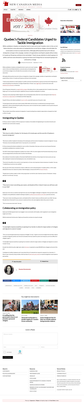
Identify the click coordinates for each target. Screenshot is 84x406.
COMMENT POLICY (61, 373)
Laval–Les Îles (24, 100)
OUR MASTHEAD (7, 376)
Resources (21, 9)
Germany (27, 247)
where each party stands (34, 254)
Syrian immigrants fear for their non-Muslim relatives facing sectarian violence (48, 319)
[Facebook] (68, 9)
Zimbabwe (38, 287)
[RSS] (78, 9)
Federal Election (18, 285)
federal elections (28, 285)
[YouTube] (76, 9)
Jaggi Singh (38, 83)
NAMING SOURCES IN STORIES (37, 384)
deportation (9, 285)
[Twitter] (70, 9)
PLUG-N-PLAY (33, 391)
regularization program (22, 89)
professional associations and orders (38, 194)
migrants (41, 285)
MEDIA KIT (32, 376)
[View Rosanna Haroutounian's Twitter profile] (16, 270)
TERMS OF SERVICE (61, 376)
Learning (28, 9)
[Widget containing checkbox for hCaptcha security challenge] (12, 352)
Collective (12, 9)
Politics (30, 35)
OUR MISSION (6, 371)
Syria (33, 287)
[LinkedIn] (74, 9)
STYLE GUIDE (33, 378)
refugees (27, 287)
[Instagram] (72, 9)
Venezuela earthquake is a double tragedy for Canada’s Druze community (29, 319)
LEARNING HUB (33, 371)
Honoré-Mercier (43, 169)
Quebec (21, 287)
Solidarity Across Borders (8, 85)
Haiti (36, 285)
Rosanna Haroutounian (27, 62)
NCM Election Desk (50, 285)
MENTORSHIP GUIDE (35, 373)
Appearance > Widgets (34, 400)
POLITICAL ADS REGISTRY (9, 373)
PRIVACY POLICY (61, 371)
